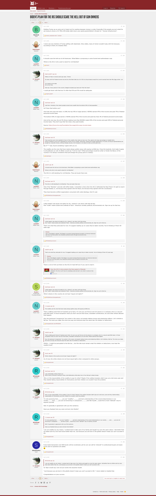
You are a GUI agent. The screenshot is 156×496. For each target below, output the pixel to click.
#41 (124, 26)
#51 (124, 246)
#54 (124, 328)
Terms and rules (103, 491)
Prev (33, 22)
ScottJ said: (48, 353)
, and (54, 35)
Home (33, 8)
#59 (124, 441)
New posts (33, 11)
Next (46, 22)
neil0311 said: (48, 164)
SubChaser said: (49, 102)
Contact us (95, 491)
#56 (124, 367)
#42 (124, 40)
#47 (124, 161)
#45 (124, 99)
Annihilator (34, 19)
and (51, 128)
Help (118, 491)
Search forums (41, 11)
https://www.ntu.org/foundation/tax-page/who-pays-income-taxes (70, 125)
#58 (124, 413)
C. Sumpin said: (49, 306)
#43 (124, 55)
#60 (124, 457)
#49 (124, 200)
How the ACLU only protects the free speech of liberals (67, 269)
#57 (124, 388)
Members (52, 8)
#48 (124, 177)
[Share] (121, 26)
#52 (124, 283)
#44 (124, 70)
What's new (41, 8)
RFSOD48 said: (49, 392)
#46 (124, 133)
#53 (124, 302)
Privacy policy (112, 491)
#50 (124, 215)
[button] (46, 8)
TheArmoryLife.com (64, 8)
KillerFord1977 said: (50, 74)
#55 (124, 349)
